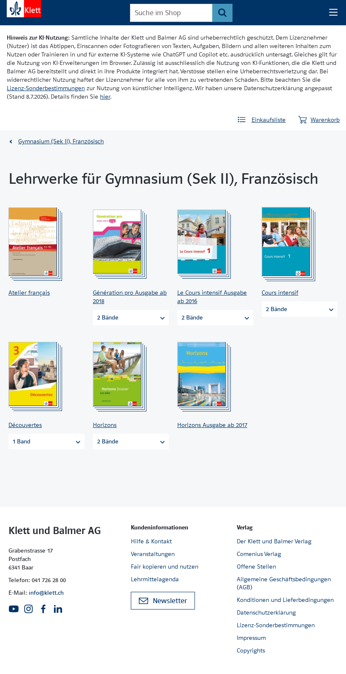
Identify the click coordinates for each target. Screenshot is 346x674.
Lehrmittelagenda (155, 579)
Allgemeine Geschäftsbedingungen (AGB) (284, 583)
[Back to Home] (24, 8)
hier (105, 96)
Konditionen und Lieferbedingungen (285, 600)
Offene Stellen (256, 566)
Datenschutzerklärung (266, 612)
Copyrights (251, 650)
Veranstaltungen (153, 554)
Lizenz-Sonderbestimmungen (46, 88)
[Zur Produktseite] (43, 241)
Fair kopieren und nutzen (164, 566)
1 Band (21, 441)
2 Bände (108, 317)
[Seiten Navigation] (333, 12)
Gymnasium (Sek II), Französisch (61, 141)
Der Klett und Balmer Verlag (274, 541)
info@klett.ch (46, 592)
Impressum (251, 638)
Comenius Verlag (259, 554)
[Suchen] (222, 13)
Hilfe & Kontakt (151, 541)
